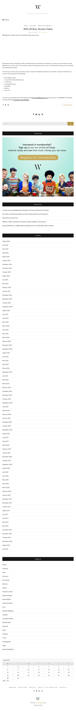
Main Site (32, 687)
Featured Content (7, 591)
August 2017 (6, 510)
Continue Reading (67, 105)
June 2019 (5, 437)
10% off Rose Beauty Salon (38, 29)
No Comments (43, 32)
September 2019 (7, 430)
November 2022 (7, 345)
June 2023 (5, 330)
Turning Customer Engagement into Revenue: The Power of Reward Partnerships (25, 210)
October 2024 (6, 303)
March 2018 (6, 487)
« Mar (4, 681)
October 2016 (6, 537)
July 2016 (5, 549)
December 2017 (7, 499)
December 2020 (7, 391)
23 (18, 675)
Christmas (5, 568)
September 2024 (7, 306)
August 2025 (6, 276)
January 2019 (6, 453)
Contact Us (63, 687)
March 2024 (6, 326)
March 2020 (6, 410)
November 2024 (7, 299)
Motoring (5, 626)
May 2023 (5, 333)
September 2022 (7, 349)
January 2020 (6, 418)
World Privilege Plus (45, 25)
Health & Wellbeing (7, 611)
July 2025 (5, 280)
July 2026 (5, 245)
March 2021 (6, 383)
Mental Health (6, 622)
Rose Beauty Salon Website (21, 100)
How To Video (22, 687)
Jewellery (5, 615)
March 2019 (6, 445)
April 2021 (5, 380)
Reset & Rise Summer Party (10, 218)
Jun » (8, 681)
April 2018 (5, 483)
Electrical (5, 584)
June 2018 (5, 476)
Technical (5, 634)
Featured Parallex (7, 603)
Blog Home (12, 687)
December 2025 (7, 264)
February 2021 (6, 387)
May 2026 (5, 249)
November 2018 (7, 456)
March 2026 (6, 256)
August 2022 (6, 353)
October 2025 (6, 272)
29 (8, 678)
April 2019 (5, 441)
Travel (4, 638)
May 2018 (5, 480)
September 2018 (7, 464)
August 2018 (6, 468)
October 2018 (6, 460)
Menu (6, 20)
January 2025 (6, 291)
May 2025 (5, 283)
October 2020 (6, 399)
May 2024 (5, 322)
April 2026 (5, 253)
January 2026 (6, 260)
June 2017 (5, 518)
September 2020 (7, 403)
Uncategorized (6, 641)
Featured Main (6, 599)
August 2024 (6, 310)
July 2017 (5, 514)
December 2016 (7, 530)
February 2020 (6, 414)
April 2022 (5, 364)
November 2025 (7, 268)
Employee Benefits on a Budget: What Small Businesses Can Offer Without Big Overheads (28, 225)
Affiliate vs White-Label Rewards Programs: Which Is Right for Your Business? (24, 222)
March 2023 (6, 337)
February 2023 (6, 341)
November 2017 (7, 503)
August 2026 (6, 241)
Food (3, 607)
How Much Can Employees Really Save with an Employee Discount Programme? (25, 214)
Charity (4, 565)
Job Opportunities (7, 618)
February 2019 (6, 449)
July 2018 (5, 472)
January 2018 (6, 495)
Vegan (4, 645)
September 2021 (7, 372)
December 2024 (7, 295)
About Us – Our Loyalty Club (47, 687)
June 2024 (5, 318)
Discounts (33, 25)
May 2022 (5, 360)
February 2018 (6, 491)
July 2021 (5, 376)
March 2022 (6, 368)
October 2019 (6, 426)
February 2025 (6, 287)
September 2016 (7, 541)
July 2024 (5, 314)
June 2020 (5, 406)
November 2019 (7, 422)
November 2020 (7, 395)
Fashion (4, 588)
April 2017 (5, 526)
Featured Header (7, 595)
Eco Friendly (5, 580)
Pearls (4, 630)
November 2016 (7, 533)
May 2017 (5, 522)
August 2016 (6, 545)
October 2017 (6, 507)
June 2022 (5, 356)
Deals (26, 25)
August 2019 (6, 433)
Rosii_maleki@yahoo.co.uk (40, 97)
